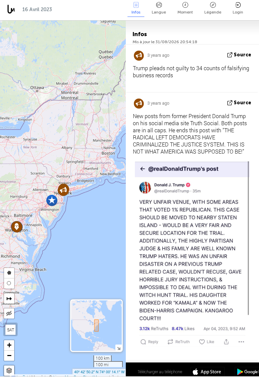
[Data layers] (9, 370)
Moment (185, 12)
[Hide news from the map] (9, 313)
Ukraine (110, 9)
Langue (159, 12)
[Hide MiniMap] (118, 348)
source (242, 55)
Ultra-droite (74, 9)
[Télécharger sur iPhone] (208, 372)
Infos (136, 12)
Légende (212, 12)
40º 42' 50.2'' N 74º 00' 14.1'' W (99, 371)
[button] (51, 200)
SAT (10, 329)
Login (238, 12)
